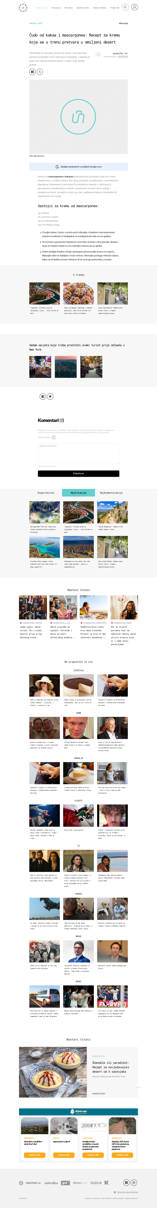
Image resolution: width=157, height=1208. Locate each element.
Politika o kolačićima (131, 1198)
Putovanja (56, 8)
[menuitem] (134, 7)
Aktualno (68, 8)
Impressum (88, 1198)
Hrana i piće (41, 8)
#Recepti (123, 23)
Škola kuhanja (100, 8)
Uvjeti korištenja (106, 1198)
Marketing (96, 1198)
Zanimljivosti (83, 8)
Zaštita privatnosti (118, 1198)
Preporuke (115, 8)
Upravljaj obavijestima (127, 1192)
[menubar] (134, 7)
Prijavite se (78, 473)
